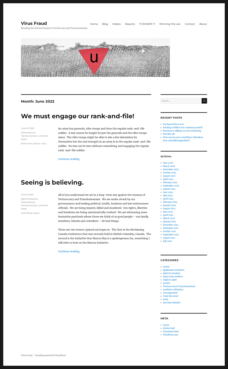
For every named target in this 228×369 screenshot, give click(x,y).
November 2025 (171, 169)
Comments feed (171, 331)
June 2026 (168, 163)
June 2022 (168, 212)
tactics (36, 143)
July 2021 (167, 241)
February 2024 (170, 202)
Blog (105, 24)
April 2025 (168, 179)
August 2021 (169, 238)
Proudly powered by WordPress (50, 355)
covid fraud (26, 213)
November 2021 (170, 228)
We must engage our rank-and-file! (77, 116)
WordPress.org (170, 334)
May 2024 (168, 195)
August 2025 (169, 176)
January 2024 (169, 205)
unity (43, 143)
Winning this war (170, 24)
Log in (166, 325)
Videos (116, 24)
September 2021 (171, 234)
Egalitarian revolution (173, 270)
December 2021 (170, 225)
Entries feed (169, 328)
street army (26, 143)
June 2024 (168, 192)
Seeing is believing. (52, 182)
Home (94, 24)
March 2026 (169, 166)
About (203, 24)
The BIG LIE (169, 134)
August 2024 (169, 189)
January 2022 (169, 221)
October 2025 (169, 172)
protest (166, 283)
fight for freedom (29, 199)
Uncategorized (170, 293)
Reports (130, 24)
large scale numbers (173, 276)
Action (166, 266)
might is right (170, 279)
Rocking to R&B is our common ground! (183, 127)
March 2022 (169, 218)
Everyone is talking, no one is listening (182, 130)
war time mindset (171, 302)
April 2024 (168, 198)
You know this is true (173, 124)
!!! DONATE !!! (147, 24)
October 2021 (169, 231)
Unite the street (170, 296)
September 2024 (171, 185)
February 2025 (170, 182)
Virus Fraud (34, 23)
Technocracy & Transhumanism (179, 286)
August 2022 (169, 208)
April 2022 (168, 215)
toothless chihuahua (173, 289)
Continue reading (69, 159)
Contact (190, 24)
